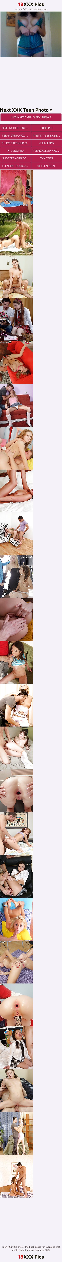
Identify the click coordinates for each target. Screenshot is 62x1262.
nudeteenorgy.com (16, 158)
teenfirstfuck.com (16, 166)
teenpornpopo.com (16, 135)
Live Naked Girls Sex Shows (31, 117)
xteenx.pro (15, 150)
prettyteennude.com (47, 135)
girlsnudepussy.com (16, 128)
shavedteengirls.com (16, 143)
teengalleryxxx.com (47, 150)
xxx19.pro (46, 128)
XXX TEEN (46, 158)
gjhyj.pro (46, 143)
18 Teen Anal (46, 166)
